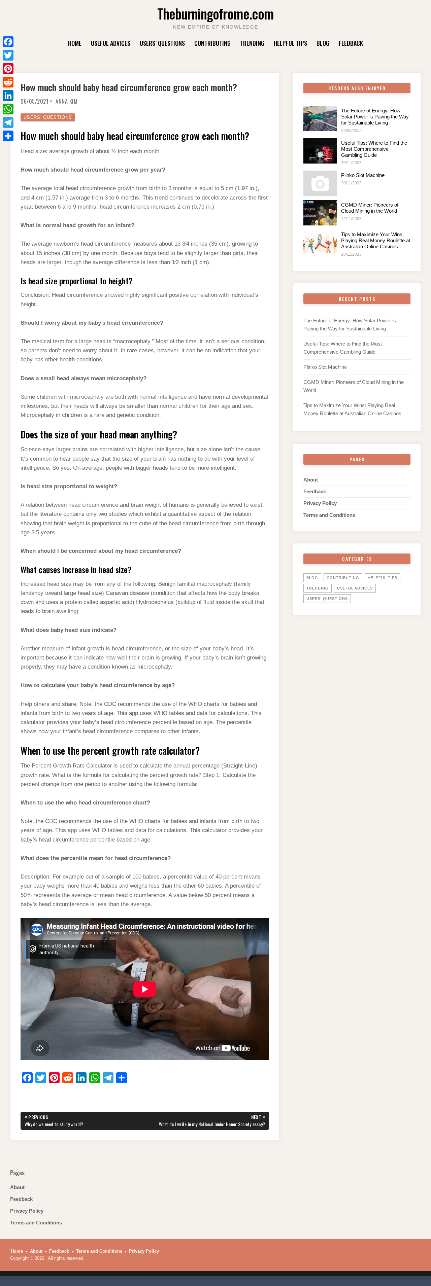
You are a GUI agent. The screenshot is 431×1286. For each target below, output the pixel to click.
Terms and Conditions (329, 515)
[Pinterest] (8, 68)
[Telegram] (8, 122)
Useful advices (110, 43)
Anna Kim (66, 101)
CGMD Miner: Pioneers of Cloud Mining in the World (369, 208)
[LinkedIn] (8, 95)
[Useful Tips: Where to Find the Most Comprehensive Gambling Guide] (320, 151)
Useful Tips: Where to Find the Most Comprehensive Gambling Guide (374, 149)
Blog (323, 43)
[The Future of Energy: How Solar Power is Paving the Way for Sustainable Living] (320, 118)
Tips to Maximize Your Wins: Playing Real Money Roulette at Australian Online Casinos (375, 240)
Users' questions (48, 117)
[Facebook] (8, 41)
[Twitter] (8, 55)
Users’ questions (162, 43)
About (310, 480)
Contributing (212, 43)
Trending (252, 43)
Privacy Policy (320, 503)
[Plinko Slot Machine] (320, 183)
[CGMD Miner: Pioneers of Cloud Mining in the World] (320, 212)
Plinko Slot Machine (363, 175)
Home (74, 43)
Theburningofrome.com (215, 13)
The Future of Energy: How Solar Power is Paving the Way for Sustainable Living (375, 117)
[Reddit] (8, 82)
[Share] (8, 136)
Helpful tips (290, 43)
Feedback (351, 43)
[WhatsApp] (8, 109)
